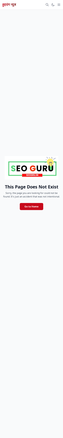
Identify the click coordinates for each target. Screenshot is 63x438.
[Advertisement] (31, 19)
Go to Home (31, 206)
